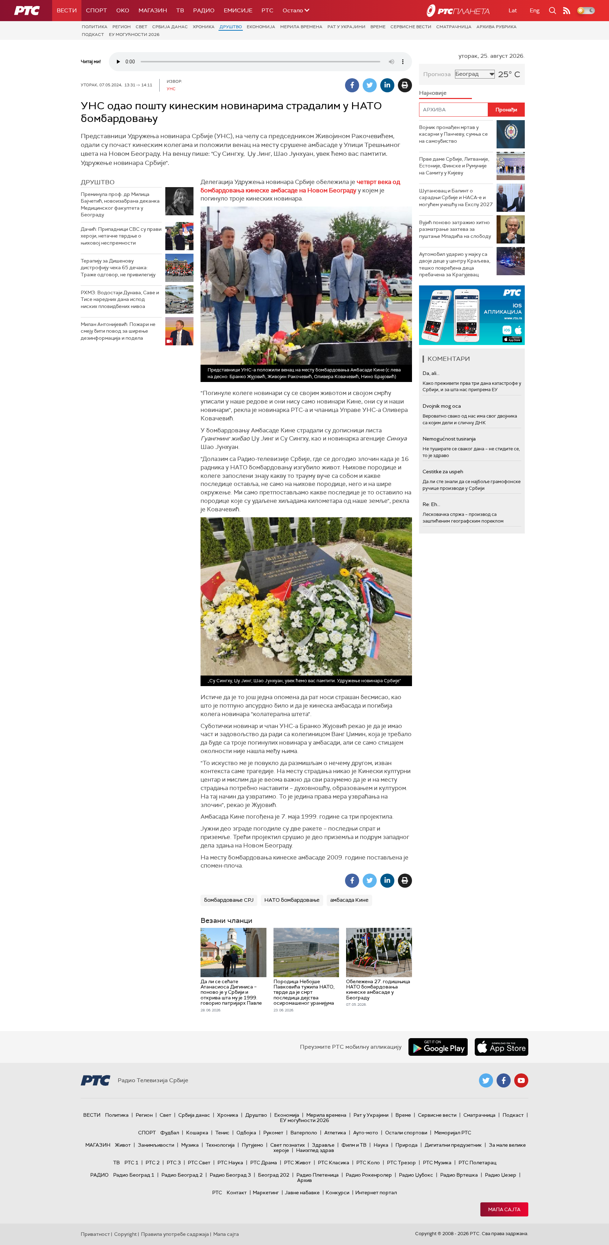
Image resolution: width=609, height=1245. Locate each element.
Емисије (238, 10)
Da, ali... (431, 373)
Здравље (323, 1145)
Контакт (237, 1192)
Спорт (96, 10)
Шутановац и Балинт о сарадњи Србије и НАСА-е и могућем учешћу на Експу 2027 (456, 197)
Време (378, 27)
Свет (141, 27)
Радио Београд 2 (182, 1175)
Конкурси (337, 1192)
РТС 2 (153, 1162)
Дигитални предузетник (453, 1145)
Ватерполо (303, 1132)
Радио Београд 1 (133, 1175)
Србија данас (170, 27)
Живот (123, 1145)
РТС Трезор (401, 1162)
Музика (190, 1145)
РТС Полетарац (477, 1162)
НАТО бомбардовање (292, 900)
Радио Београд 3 (230, 1175)
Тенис (222, 1132)
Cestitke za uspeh (443, 471)
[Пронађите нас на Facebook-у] (504, 1080)
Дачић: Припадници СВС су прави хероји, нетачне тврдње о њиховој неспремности (121, 236)
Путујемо (252, 1145)
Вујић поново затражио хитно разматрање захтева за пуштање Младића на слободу (455, 229)
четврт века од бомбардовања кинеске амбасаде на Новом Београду (300, 186)
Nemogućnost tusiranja (449, 439)
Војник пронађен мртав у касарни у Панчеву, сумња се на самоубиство (453, 134)
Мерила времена (301, 27)
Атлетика (335, 1132)
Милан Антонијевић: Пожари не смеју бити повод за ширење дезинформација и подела (118, 331)
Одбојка (246, 1132)
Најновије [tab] (433, 93)
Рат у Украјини (346, 27)
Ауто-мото (365, 1132)
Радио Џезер (500, 1175)
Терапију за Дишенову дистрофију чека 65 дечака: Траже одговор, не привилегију (118, 268)
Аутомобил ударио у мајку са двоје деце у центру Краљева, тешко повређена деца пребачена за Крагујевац (454, 264)
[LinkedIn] (387, 85)
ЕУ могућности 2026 (134, 34)
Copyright (125, 1234)
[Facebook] (352, 85)
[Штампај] (405, 85)
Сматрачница (454, 27)
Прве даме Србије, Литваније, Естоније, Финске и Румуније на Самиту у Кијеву (454, 166)
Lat (513, 10)
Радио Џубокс (416, 1175)
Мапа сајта (504, 1209)
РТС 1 (131, 1162)
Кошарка (197, 1132)
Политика (94, 27)
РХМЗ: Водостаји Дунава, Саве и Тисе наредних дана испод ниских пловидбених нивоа (120, 299)
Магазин (153, 10)
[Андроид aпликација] (482, 315)
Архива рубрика (496, 27)
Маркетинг (266, 1192)
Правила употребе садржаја (175, 1234)
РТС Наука (230, 1162)
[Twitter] (370, 85)
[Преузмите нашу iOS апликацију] (501, 1047)
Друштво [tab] (98, 182)
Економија (261, 27)
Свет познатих (287, 1145)
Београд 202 (273, 1175)
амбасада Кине (349, 900)
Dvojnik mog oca (442, 406)
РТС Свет (199, 1162)
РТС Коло (368, 1162)
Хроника (204, 27)
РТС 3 (174, 1162)
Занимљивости (156, 1145)
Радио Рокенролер (369, 1175)
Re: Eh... (431, 504)
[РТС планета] (458, 10)
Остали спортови (406, 1132)
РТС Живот (297, 1162)
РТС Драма (263, 1162)
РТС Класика (333, 1162)
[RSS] (567, 10)
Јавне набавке (302, 1192)
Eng (535, 10)
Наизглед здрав (315, 1150)
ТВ (180, 10)
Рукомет (273, 1132)
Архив (304, 1180)
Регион (121, 27)
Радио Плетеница (317, 1175)
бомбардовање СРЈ (229, 900)
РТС (267, 10)
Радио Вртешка (459, 1175)
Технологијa (220, 1145)
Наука (381, 1145)
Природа (406, 1145)
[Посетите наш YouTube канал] (521, 1080)
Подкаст (93, 34)
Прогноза (437, 74)
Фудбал (169, 1132)
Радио (204, 10)
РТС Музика (437, 1162)
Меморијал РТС (452, 1132)
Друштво (231, 27)
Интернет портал (376, 1192)
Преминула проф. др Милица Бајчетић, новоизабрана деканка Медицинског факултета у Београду (120, 204)
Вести (67, 10)
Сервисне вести (410, 27)
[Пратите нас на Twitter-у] (486, 1080)
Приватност (95, 1234)
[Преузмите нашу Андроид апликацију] (438, 1047)
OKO (122, 10)
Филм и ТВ (354, 1145)
